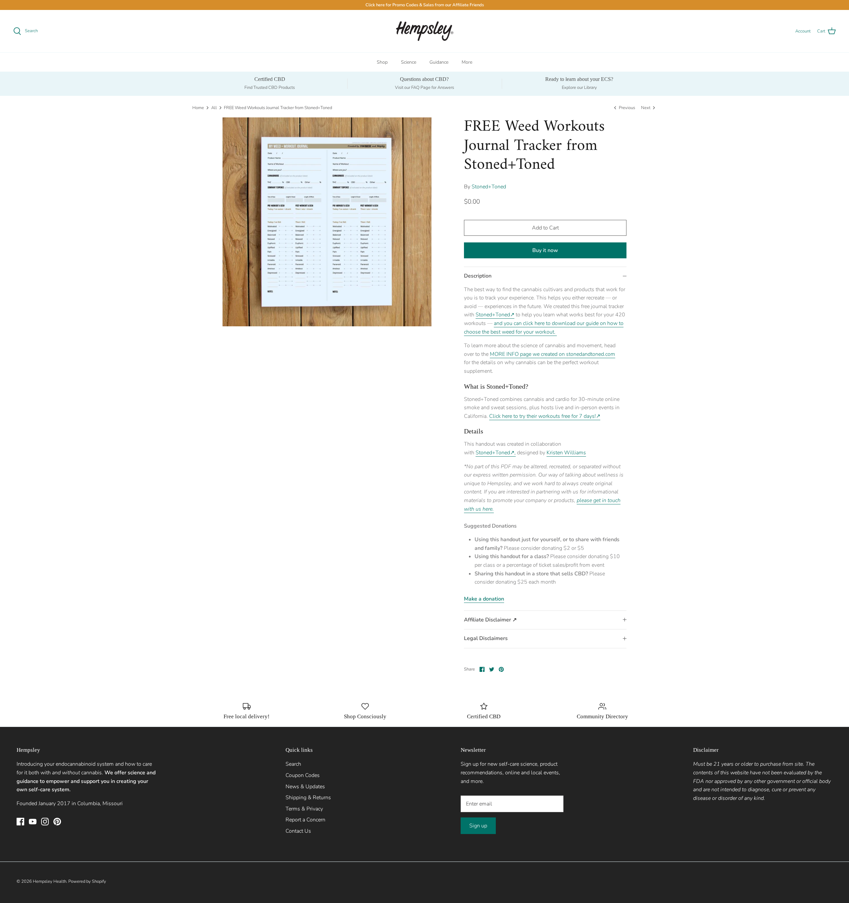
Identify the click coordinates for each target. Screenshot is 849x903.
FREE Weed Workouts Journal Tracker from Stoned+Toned (278, 108)
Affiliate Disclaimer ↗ (490, 619)
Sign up (478, 825)
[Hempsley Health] (425, 31)
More (467, 62)
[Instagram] (45, 821)
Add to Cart (545, 227)
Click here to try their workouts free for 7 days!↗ (544, 416)
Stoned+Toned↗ (495, 314)
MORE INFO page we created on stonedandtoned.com (552, 354)
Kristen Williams (566, 452)
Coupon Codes (303, 775)
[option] (327, 221)
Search (293, 764)
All (214, 108)
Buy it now (545, 250)
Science (408, 62)
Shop (382, 62)
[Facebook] (20, 821)
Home (198, 108)
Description (477, 276)
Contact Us (298, 831)
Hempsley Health (49, 881)
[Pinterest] (57, 821)
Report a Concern (305, 819)
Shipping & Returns (308, 797)
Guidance (438, 62)
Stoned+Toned (489, 186)
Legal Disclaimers (486, 638)
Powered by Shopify (87, 881)
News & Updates (305, 786)
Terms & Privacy (304, 808)
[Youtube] (32, 821)
